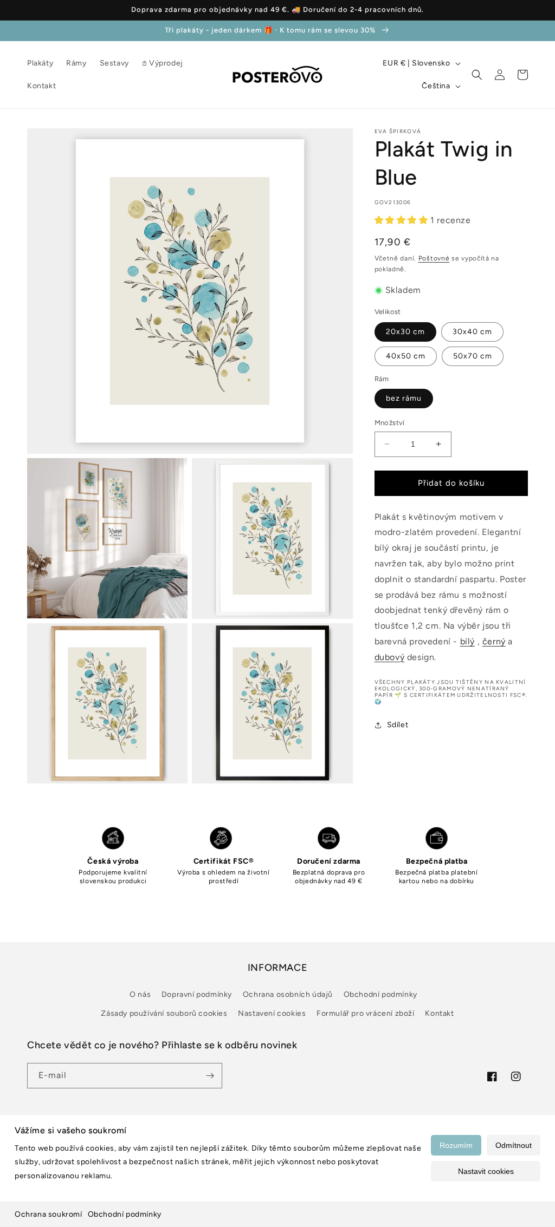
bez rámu (404, 398)
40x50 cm (405, 356)
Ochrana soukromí (48, 1214)
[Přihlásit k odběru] (210, 1075)
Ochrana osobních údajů (288, 994)
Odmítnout (513, 1145)
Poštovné (434, 258)
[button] (477, 75)
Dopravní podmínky (197, 994)
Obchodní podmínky (125, 1214)
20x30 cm (405, 331)
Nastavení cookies (272, 1013)
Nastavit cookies (486, 1171)
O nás (140, 994)
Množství (390, 423)
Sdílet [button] (398, 724)
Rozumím (456, 1145)
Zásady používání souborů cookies (164, 1013)
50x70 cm (472, 356)
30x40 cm (472, 331)
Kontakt (439, 1013)
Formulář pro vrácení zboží (366, 1013)
